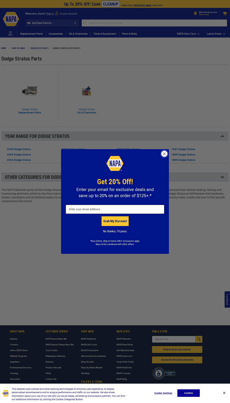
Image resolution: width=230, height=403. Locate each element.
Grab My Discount (115, 221)
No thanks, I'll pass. (115, 231)
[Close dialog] (164, 154)
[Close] (224, 393)
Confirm (188, 393)
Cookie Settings (163, 393)
